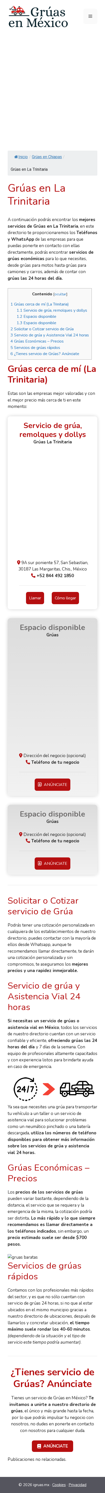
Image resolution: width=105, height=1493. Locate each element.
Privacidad (77, 1484)
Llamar (35, 598)
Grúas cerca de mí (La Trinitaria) (39, 304)
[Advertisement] (52, 87)
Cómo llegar (65, 598)
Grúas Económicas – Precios (37, 341)
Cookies (59, 1484)
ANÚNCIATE (54, 784)
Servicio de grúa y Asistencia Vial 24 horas (49, 335)
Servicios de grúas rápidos (35, 347)
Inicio (23, 156)
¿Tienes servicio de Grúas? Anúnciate (44, 354)
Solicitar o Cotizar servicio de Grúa (42, 329)
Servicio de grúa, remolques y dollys (52, 310)
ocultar (60, 294)
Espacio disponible (36, 316)
